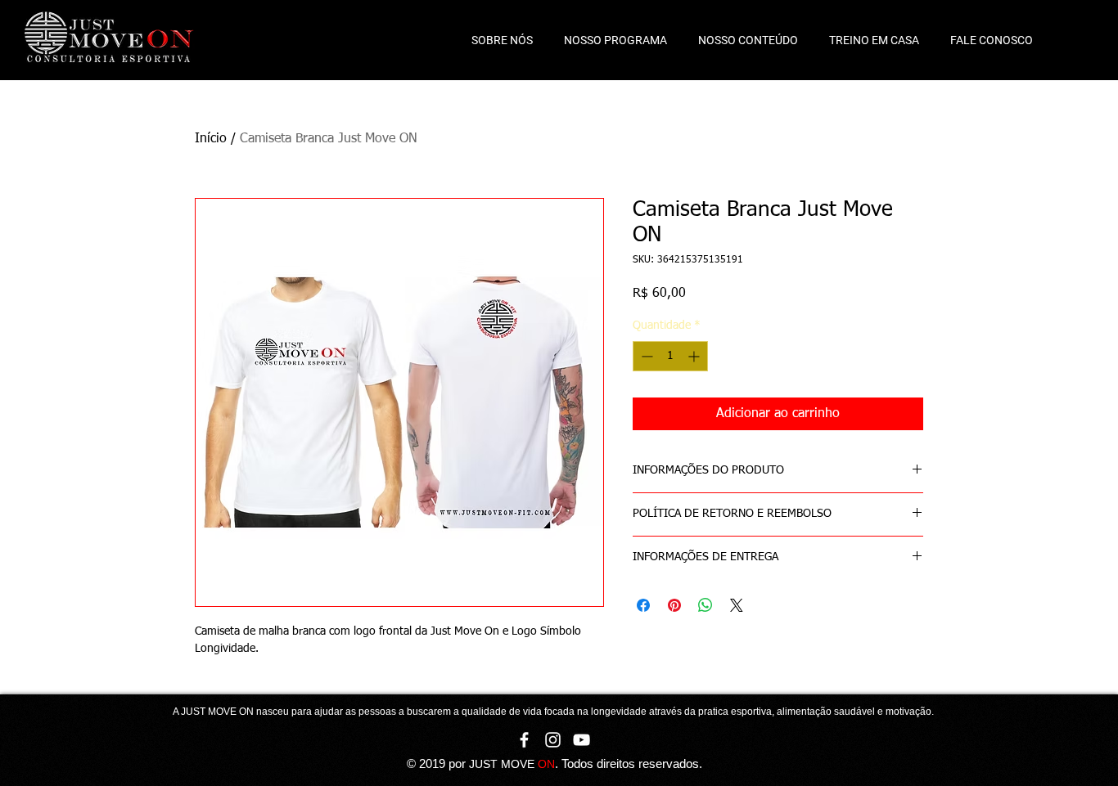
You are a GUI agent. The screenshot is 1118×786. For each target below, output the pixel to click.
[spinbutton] (670, 356)
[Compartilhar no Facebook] (643, 605)
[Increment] (695, 356)
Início (211, 139)
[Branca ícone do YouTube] (581, 740)
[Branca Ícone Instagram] (553, 740)
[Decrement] (645, 356)
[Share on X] (736, 605)
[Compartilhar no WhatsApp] (705, 605)
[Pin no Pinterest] (674, 605)
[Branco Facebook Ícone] (524, 740)
